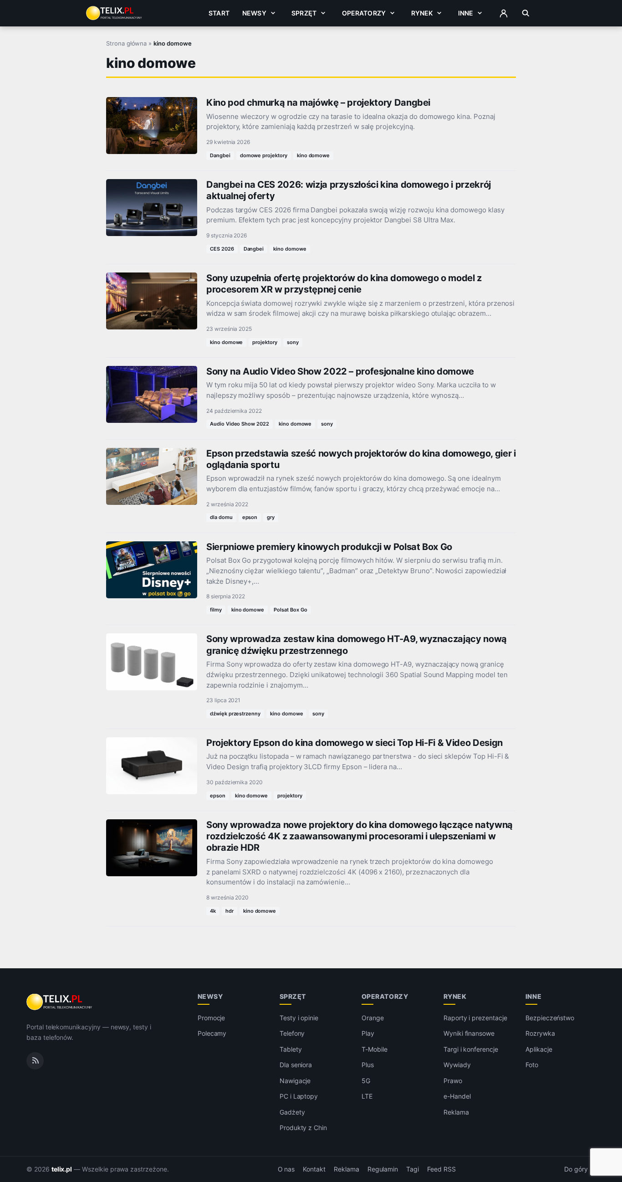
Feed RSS (441, 1169)
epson (250, 517)
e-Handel (457, 1096)
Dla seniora (296, 1065)
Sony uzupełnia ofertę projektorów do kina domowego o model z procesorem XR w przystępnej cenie (344, 283)
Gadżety (292, 1112)
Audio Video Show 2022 (239, 424)
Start (219, 13)
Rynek (422, 13)
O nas (286, 1169)
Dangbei (220, 155)
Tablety (291, 1049)
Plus (368, 1065)
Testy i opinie (299, 1018)
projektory (264, 342)
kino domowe (313, 155)
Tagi (412, 1169)
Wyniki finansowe (469, 1033)
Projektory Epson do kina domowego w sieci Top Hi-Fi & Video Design (354, 742)
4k (213, 911)
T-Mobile (374, 1049)
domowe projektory (263, 155)
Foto (531, 1065)
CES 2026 (222, 249)
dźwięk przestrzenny (235, 713)
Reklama (456, 1112)
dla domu (221, 517)
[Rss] (35, 1060)
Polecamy (212, 1033)
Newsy (254, 13)
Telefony (292, 1033)
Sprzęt (303, 13)
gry (271, 517)
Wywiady (457, 1065)
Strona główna (126, 43)
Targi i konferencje (471, 1049)
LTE (367, 1096)
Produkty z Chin (303, 1127)
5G (366, 1080)
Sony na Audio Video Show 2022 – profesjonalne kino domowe (340, 371)
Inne (466, 13)
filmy (216, 609)
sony (293, 342)
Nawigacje (295, 1080)
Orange (373, 1018)
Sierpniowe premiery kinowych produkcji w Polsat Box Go (329, 546)
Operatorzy (364, 13)
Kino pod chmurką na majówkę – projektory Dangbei (318, 102)
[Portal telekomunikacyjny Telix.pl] (59, 1002)
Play (368, 1033)
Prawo (453, 1080)
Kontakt (314, 1169)
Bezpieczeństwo (549, 1018)
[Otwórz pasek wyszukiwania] (525, 13)
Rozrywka (540, 1033)
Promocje (211, 1018)
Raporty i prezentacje (475, 1018)
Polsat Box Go (290, 609)
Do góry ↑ (580, 1169)
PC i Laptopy (299, 1096)
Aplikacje (538, 1049)
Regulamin (382, 1169)
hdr (229, 911)
